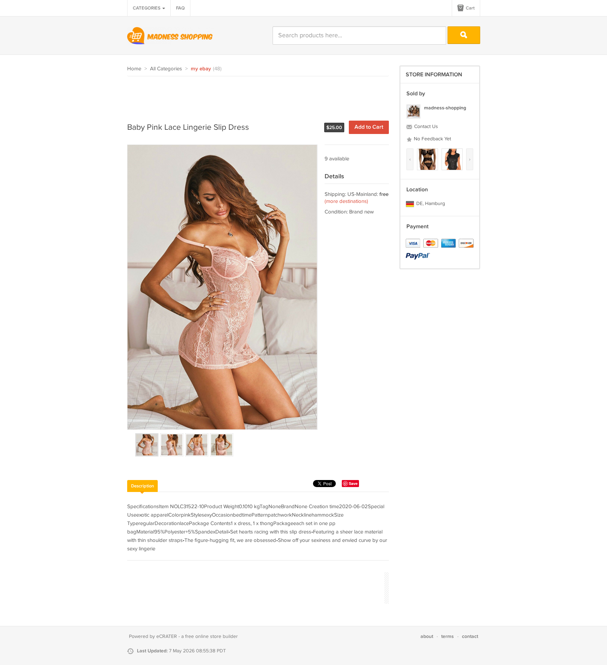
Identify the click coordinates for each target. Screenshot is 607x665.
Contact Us (425, 126)
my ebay (201, 69)
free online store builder (211, 636)
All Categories (166, 69)
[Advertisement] (255, 95)
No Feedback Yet (431, 139)
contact (470, 636)
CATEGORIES (147, 8)
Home (134, 69)
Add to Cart (368, 127)
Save (353, 483)
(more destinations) (346, 201)
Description (142, 486)
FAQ (180, 8)
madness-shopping (445, 108)
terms (447, 636)
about (426, 636)
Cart (470, 8)
